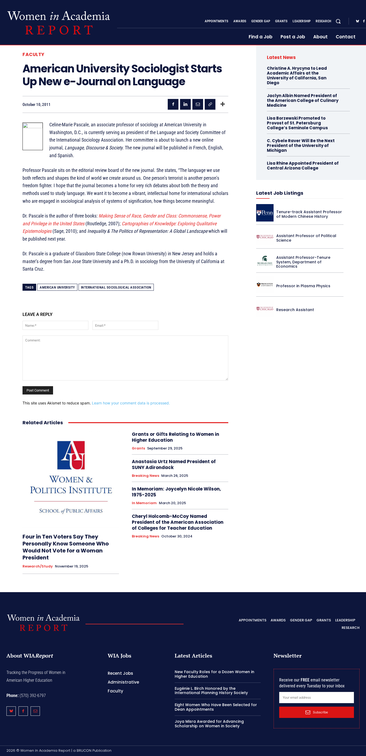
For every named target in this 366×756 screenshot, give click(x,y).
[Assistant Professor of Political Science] (265, 236)
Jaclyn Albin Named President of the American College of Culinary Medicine (302, 100)
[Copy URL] (210, 104)
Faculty (33, 54)
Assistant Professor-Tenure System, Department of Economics (303, 262)
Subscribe (320, 712)
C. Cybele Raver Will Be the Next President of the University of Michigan (301, 145)
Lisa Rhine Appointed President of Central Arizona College (303, 165)
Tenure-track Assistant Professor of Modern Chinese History (309, 214)
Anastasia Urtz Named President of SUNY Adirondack (174, 464)
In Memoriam (144, 503)
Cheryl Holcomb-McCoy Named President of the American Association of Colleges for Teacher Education (177, 522)
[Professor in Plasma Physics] (265, 284)
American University (57, 287)
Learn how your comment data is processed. (131, 403)
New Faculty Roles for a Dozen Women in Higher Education (214, 674)
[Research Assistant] (265, 308)
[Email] (197, 104)
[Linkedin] (185, 104)
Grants (138, 448)
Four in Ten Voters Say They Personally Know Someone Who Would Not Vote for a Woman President (66, 547)
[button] (338, 21)
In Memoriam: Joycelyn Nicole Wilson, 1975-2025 (176, 492)
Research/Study (38, 566)
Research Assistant (295, 309)
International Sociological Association (116, 287)
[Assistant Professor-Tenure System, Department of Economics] (265, 260)
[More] (222, 104)
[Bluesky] (357, 21)
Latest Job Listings (279, 193)
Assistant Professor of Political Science (306, 238)
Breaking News (145, 476)
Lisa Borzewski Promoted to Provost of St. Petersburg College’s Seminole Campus (297, 123)
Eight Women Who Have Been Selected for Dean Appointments (216, 707)
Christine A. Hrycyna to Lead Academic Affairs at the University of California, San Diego (297, 75)
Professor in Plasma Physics (303, 286)
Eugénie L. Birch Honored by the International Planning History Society (211, 691)
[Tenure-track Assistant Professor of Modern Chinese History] (265, 213)
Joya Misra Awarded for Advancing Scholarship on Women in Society (209, 724)
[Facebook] (173, 104)
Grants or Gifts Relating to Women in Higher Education (175, 437)
